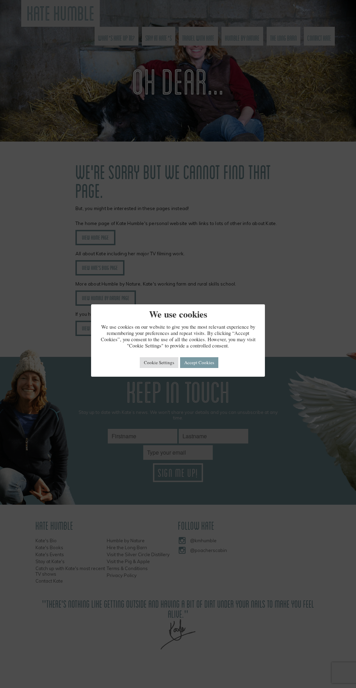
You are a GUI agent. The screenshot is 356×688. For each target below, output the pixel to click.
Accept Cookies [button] (199, 362)
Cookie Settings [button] (159, 362)
